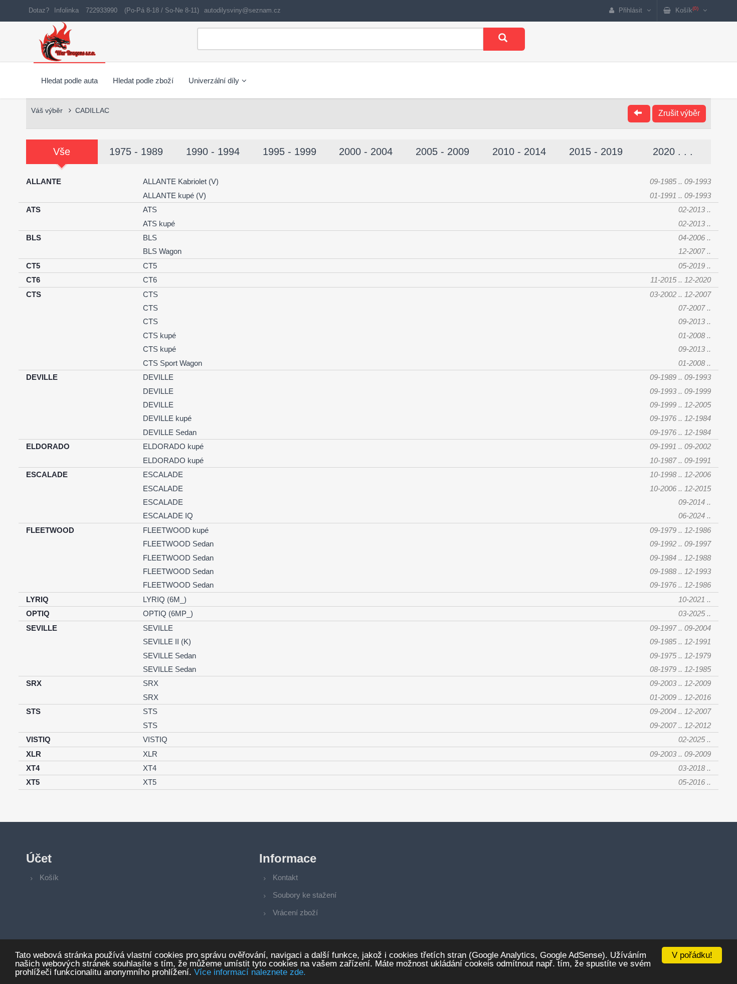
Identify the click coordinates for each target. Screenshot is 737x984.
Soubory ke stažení (304, 895)
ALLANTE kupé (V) (174, 195)
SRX (150, 683)
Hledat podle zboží (143, 80)
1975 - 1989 (136, 151)
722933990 (101, 10)
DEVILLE (158, 377)
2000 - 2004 (366, 151)
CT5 (150, 265)
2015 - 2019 (596, 151)
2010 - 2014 (519, 151)
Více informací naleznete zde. (250, 972)
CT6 (150, 279)
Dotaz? (39, 10)
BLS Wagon (162, 251)
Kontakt (285, 877)
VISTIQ (155, 739)
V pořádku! (692, 955)
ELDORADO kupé (173, 446)
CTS (150, 294)
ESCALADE (163, 474)
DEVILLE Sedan (170, 432)
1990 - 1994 (213, 151)
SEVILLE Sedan (169, 655)
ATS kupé (159, 223)
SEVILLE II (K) (167, 641)
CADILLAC (92, 110)
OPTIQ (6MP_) (168, 613)
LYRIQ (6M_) (165, 599)
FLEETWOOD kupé (176, 530)
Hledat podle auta (69, 80)
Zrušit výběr (679, 113)
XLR (150, 754)
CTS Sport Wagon (172, 363)
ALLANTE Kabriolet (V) (181, 181)
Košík (49, 877)
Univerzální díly (214, 80)
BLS (150, 237)
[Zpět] (639, 113)
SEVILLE (158, 628)
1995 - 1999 (289, 151)
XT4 (149, 768)
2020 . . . (673, 151)
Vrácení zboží (295, 912)
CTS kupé (159, 335)
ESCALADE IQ (168, 515)
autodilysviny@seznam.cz (242, 10)
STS (150, 711)
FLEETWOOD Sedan (178, 543)
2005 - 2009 (442, 151)
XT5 (149, 782)
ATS (150, 209)
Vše (61, 151)
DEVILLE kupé (167, 418)
